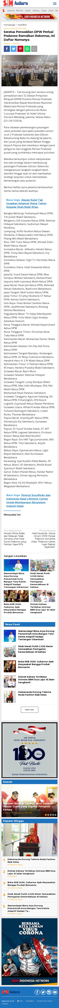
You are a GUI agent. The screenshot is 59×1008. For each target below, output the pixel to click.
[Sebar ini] (7, 49)
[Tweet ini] (14, 49)
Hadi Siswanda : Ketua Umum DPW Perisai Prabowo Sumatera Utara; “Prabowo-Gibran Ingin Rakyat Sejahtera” (43, 538)
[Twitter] (43, 993)
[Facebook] (37, 993)
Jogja (44, 10)
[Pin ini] (20, 49)
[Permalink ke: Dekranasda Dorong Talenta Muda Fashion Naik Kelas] (10, 696)
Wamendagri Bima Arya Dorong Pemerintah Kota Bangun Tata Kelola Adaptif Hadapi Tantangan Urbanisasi (36, 635)
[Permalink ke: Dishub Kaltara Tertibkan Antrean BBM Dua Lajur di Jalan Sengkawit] (42, 596)
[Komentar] (34, 49)
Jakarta (11, 10)
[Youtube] (54, 993)
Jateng (35, 10)
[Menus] (54, 3)
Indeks (5, 1003)
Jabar (28, 10)
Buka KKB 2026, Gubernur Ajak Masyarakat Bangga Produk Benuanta (36, 664)
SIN (21, 1001)
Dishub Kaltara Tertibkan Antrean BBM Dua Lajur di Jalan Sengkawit (36, 679)
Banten (19, 10)
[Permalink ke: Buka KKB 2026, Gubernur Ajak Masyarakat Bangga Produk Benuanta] (16, 596)
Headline (16, 43)
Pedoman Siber (45, 1001)
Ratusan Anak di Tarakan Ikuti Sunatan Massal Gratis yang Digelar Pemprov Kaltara (28, 806)
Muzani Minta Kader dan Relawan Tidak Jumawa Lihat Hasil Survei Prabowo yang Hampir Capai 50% (15, 537)
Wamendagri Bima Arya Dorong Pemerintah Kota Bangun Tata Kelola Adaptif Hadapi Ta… (28, 908)
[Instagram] (49, 993)
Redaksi (30, 1001)
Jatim (51, 10)
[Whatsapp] (27, 49)
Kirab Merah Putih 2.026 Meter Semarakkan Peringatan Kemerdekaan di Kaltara (35, 649)
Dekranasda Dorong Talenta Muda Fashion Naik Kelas (34, 693)
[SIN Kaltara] (16, 3)
